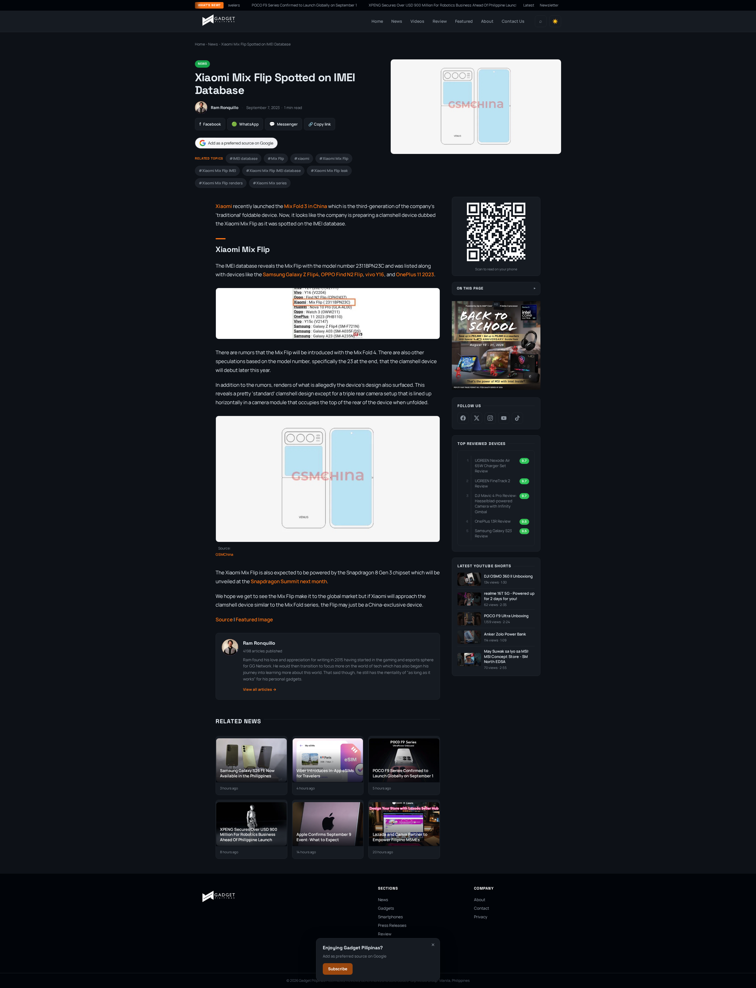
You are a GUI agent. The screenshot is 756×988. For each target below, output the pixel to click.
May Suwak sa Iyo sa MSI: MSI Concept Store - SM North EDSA (506, 656)
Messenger (283, 124)
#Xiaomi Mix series (270, 183)
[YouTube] (503, 418)
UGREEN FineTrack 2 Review (492, 483)
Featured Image (254, 619)
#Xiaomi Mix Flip (333, 158)
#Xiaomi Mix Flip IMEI (217, 170)
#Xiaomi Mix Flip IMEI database (273, 170)
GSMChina (224, 554)
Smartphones (390, 916)
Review (440, 21)
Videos (417, 21)
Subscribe (337, 968)
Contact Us (513, 21)
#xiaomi (301, 158)
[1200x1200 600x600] (496, 388)
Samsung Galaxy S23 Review (493, 533)
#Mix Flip (276, 158)
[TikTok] (517, 418)
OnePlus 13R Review (493, 521)
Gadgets (386, 908)
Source (224, 619)
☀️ (555, 21)
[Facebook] (463, 418)
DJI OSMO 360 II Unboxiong (508, 576)
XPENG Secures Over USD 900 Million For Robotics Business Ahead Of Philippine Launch (415, 5)
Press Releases (392, 925)
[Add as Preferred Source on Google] (236, 143)
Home (377, 21)
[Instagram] (490, 418)
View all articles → (259, 689)
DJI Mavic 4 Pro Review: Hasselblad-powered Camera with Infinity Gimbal (496, 503)
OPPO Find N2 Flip (342, 274)
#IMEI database (243, 158)
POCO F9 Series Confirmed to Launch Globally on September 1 (276, 5)
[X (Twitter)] (476, 418)
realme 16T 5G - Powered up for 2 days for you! (509, 596)
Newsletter (549, 5)
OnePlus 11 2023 (415, 274)
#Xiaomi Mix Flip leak (329, 170)
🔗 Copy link (319, 124)
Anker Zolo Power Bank (505, 634)
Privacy (480, 916)
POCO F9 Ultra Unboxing (506, 615)
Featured (464, 21)
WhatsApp (245, 124)
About (487, 21)
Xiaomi (224, 206)
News (396, 21)
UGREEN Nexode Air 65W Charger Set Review (492, 466)
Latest (528, 5)
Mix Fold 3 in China (305, 206)
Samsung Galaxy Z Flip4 (291, 274)
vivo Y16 (374, 274)
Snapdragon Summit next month (289, 581)
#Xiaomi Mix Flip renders (221, 183)
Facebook (210, 124)
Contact (481, 908)
